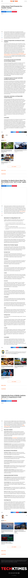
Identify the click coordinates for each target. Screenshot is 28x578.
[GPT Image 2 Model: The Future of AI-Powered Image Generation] (7, 372)
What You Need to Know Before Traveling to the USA (6, 162)
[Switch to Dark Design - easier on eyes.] (24, 1)
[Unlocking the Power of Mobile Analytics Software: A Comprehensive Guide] (14, 411)
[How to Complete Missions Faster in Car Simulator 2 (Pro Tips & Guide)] (20, 361)
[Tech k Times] (14, 1)
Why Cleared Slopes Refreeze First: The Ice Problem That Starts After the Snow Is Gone (7, 531)
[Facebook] (2, 33)
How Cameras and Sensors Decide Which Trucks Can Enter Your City (20, 150)
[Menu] (2, 1)
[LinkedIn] (2, 37)
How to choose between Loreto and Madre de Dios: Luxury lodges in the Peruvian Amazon (6, 151)
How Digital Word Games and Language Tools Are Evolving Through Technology (7, 366)
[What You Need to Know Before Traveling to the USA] (7, 157)
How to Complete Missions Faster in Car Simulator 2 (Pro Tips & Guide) (20, 366)
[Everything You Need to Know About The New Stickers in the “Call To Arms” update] (14, 196)
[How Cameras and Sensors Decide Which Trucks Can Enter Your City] (20, 145)
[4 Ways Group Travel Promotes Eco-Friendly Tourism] (14, 21)
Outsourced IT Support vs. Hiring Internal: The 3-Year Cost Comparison (7, 542)
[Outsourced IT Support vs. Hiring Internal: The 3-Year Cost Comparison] (7, 537)
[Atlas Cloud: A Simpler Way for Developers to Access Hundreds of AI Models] (20, 526)
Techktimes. (14, 575)
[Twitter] (2, 35)
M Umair (7, 350)
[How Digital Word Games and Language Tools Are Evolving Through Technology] (7, 361)
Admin (4, 9)
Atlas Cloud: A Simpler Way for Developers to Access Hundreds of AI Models (20, 531)
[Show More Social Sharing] (18, 11)
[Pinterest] (2, 39)
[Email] (2, 41)
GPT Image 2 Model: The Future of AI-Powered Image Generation (6, 377)
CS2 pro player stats (22, 211)
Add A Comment (14, 166)
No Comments (11, 9)
